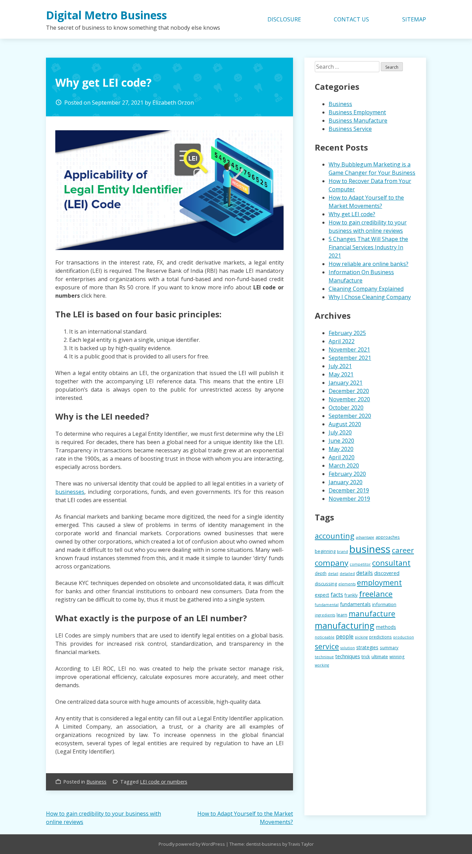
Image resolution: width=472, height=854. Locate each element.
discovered (386, 573)
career (403, 550)
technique (324, 656)
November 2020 (349, 399)
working (322, 665)
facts (337, 594)
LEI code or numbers (163, 781)
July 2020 (340, 432)
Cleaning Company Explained (366, 288)
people (344, 636)
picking (361, 637)
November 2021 (349, 349)
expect (322, 595)
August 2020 (345, 424)
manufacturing (345, 625)
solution (347, 647)
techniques (347, 656)
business (369, 549)
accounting (335, 536)
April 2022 (342, 341)
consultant (391, 563)
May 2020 (341, 449)
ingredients (325, 615)
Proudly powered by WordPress (192, 844)
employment (379, 582)
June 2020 (341, 440)
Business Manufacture (358, 120)
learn (342, 615)
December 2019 (349, 490)
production (403, 637)
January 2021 (345, 382)
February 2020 (347, 474)
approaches (388, 537)
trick (365, 656)
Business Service (350, 129)
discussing (326, 583)
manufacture (372, 613)
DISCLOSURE (284, 19)
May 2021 (341, 374)
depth (321, 573)
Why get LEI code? (352, 214)
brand (342, 551)
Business (96, 781)
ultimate (379, 656)
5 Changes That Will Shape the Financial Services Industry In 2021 (368, 247)
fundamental (327, 604)
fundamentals (355, 604)
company (331, 562)
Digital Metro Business (106, 15)
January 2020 (345, 482)
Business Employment (357, 112)
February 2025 (347, 333)
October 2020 (346, 407)
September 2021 (350, 358)
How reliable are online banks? (368, 264)
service (327, 646)
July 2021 (340, 366)
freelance (376, 593)
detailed (347, 573)
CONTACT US (351, 19)
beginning (325, 551)
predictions (380, 637)
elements (347, 584)
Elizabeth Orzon (173, 102)
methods (386, 627)
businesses (69, 492)
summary (389, 647)
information (384, 604)
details (364, 573)
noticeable (324, 637)
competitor (360, 564)
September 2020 (350, 416)
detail (333, 573)
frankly (351, 595)
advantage (365, 537)
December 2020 (349, 391)
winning (397, 656)
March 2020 (344, 465)
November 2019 (349, 498)
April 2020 (342, 457)
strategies (367, 647)
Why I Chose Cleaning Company (370, 297)
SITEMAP (414, 19)
